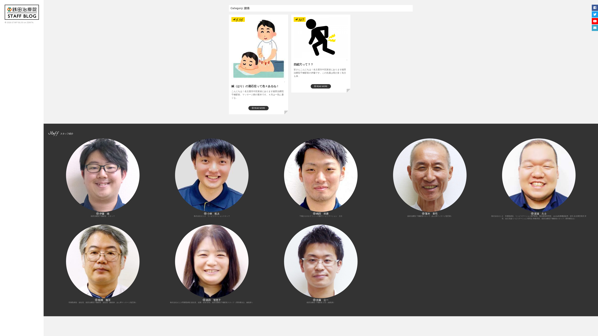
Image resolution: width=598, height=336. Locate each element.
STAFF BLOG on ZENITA (22, 22)
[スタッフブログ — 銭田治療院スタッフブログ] (22, 12)
